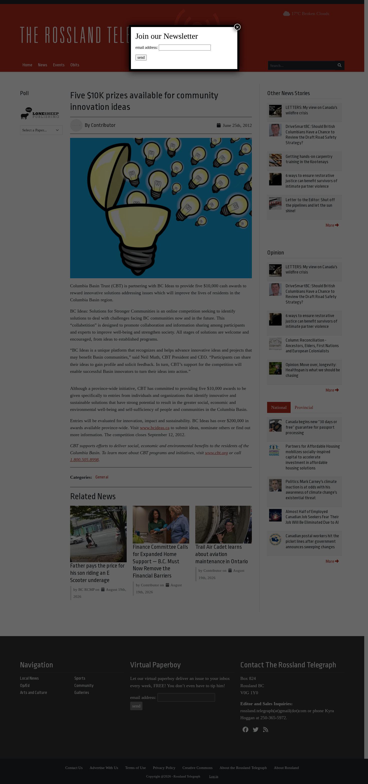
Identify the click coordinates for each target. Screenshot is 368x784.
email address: (146, 47)
